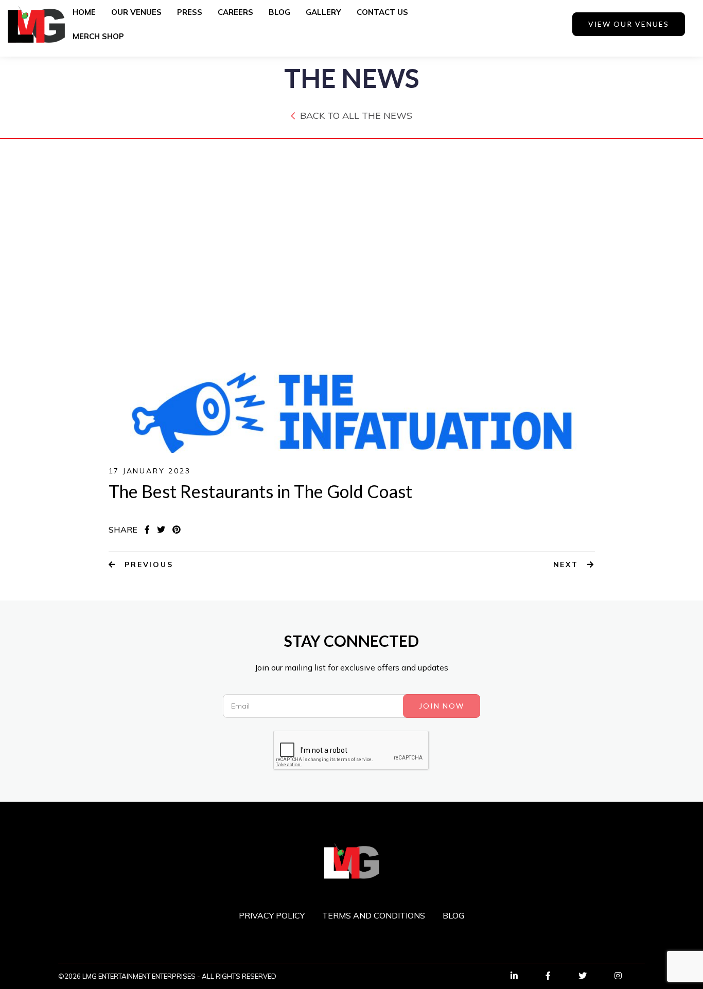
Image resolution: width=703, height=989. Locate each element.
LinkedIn (524, 976)
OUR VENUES (136, 12)
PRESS (189, 12)
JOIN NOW (441, 705)
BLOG (279, 12)
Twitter (592, 976)
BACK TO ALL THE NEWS (356, 115)
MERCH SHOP (98, 36)
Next (567, 564)
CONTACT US (382, 12)
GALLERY (323, 12)
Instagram (628, 976)
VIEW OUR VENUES (628, 24)
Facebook (558, 976)
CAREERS (235, 12)
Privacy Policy (272, 915)
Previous (147, 564)
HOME (84, 12)
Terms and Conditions (373, 915)
